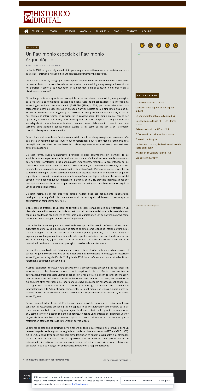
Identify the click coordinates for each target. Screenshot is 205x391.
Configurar (164, 380)
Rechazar (147, 380)
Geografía (69, 31)
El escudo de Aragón (146, 139)
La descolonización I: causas (150, 102)
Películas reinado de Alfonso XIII (152, 129)
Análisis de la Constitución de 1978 (153, 152)
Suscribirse (148, 31)
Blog (116, 31)
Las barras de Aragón (147, 157)
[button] (42, 31)
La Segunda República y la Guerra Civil (155, 115)
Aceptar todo (130, 380)
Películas (101, 31)
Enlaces (36, 31)
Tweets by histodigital (147, 205)
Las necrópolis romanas (115, 359)
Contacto (132, 31)
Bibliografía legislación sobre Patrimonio (47, 359)
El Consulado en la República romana (155, 134)
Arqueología (32, 47)
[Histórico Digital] (26, 31)
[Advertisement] (159, 182)
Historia (52, 31)
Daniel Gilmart (55, 65)
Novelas (84, 31)
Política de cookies (80, 384)
